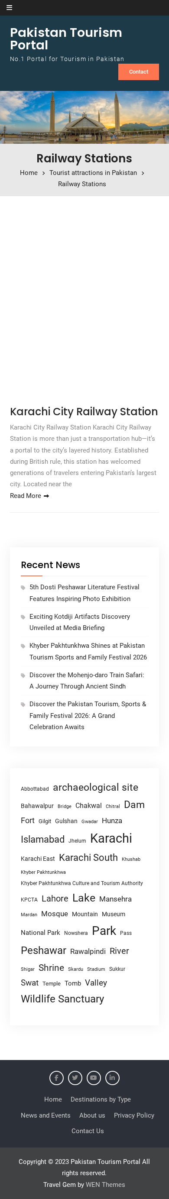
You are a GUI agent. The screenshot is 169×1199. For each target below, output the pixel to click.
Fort (28, 820)
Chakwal (88, 805)
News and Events (46, 1115)
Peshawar (43, 950)
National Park (40, 933)
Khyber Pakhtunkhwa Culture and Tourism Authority (82, 883)
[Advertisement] (84, 297)
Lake (83, 898)
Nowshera (76, 933)
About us (92, 1115)
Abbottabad (35, 789)
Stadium (96, 969)
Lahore (55, 898)
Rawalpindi (88, 951)
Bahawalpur (37, 805)
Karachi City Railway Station (84, 411)
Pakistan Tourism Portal (66, 39)
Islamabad (43, 839)
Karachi (111, 838)
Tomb (73, 983)
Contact (138, 71)
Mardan (29, 915)
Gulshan (66, 821)
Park (104, 931)
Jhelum (77, 841)
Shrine (51, 968)
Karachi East (38, 858)
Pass (126, 933)
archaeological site (95, 787)
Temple (51, 983)
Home (53, 1099)
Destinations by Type (101, 1099)
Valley (96, 983)
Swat (30, 983)
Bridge (65, 806)
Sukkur (117, 969)
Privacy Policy (134, 1115)
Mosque (54, 914)
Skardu (75, 969)
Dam (134, 805)
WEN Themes (105, 1185)
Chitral (113, 806)
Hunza (112, 820)
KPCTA (29, 900)
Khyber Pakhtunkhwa (43, 872)
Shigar (28, 969)
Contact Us (88, 1131)
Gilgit (45, 821)
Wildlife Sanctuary (62, 999)
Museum (113, 914)
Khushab (131, 859)
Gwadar (89, 821)
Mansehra (115, 899)
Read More (25, 496)
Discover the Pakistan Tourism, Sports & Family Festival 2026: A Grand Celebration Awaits (87, 715)
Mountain (85, 914)
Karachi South (88, 857)
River (119, 951)
